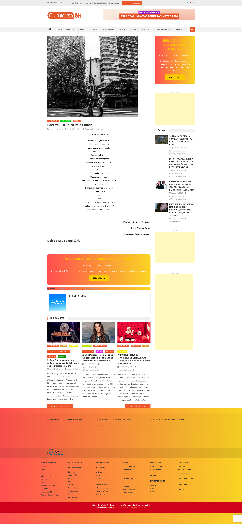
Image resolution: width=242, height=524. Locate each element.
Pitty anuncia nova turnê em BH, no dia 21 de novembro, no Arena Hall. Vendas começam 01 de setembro (181, 210)
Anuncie (88, 3)
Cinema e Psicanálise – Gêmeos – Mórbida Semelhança (138, 406)
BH (68, 288)
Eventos (69, 29)
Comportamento (74, 487)
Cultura (43, 482)
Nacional (44, 479)
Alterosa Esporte (183, 472)
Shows (57, 29)
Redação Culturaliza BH (125, 370)
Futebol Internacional (103, 487)
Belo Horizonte (60, 288)
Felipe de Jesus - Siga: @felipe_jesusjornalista (90, 368)
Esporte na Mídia (102, 491)
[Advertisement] (175, 109)
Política (43, 469)
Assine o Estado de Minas (50, 495)
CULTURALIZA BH (75, 462)
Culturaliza (53, 121)
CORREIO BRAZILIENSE (186, 478)
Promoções (72, 497)
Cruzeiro (99, 478)
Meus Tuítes (101, 425)
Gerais (43, 466)
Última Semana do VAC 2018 (61, 406)
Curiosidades (128, 492)
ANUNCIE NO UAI (102, 462)
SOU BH (153, 475)
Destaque (135, 346)
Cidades (126, 483)
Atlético (98, 475)
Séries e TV (72, 475)
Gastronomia (108, 29)
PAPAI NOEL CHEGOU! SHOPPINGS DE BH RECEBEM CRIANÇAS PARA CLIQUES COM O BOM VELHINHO (133, 359)
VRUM (125, 462)
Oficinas (52, 356)
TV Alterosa (182, 462)
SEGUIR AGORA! (99, 278)
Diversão (73, 346)
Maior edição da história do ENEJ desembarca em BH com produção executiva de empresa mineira (181, 163)
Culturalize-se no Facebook (66, 419)
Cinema (71, 478)
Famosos (71, 472)
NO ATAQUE (100, 467)
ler (89, 288)
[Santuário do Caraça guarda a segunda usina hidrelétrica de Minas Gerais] (161, 139)
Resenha (109, 351)
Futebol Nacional (102, 484)
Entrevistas (146, 29)
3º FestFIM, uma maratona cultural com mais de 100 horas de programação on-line (63, 362)
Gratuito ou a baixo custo (59, 351)
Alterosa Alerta (183, 466)
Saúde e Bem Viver (48, 485)
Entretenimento (76, 467)
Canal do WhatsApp (163, 29)
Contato (79, 3)
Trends (71, 484)
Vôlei (97, 481)
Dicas (64, 346)
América (99, 472)
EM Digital (44, 488)
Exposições (82, 29)
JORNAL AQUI (128, 478)
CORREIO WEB (183, 484)
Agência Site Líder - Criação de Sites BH (129, 507)
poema (101, 288)
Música (99, 351)
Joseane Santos (72, 369)
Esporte (126, 486)
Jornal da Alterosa (184, 469)
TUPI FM (180, 489)
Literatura (66, 121)
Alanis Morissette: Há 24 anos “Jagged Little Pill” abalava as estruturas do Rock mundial (97, 357)
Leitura (85, 288)
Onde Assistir (101, 494)
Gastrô (152, 491)
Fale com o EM (46, 491)
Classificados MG (129, 466)
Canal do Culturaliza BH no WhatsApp (106, 3)
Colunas (133, 29)
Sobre (72, 3)
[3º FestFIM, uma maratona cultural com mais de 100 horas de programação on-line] (63, 332)
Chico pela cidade (76, 288)
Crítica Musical (100, 346)
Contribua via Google (132, 3)
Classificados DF (129, 469)
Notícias (126, 472)
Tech (70, 494)
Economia (44, 472)
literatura (94, 288)
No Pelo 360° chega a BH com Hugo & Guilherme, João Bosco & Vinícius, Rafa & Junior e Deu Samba (181, 185)
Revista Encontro (158, 481)
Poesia (76, 121)
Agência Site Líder (73, 129)
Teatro (94, 29)
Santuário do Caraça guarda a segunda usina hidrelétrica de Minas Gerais (180, 140)
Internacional (46, 476)
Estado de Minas (48, 462)
